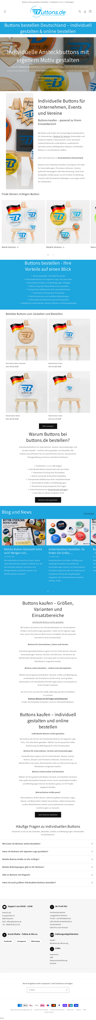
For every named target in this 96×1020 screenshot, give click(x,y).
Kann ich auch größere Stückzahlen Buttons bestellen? (29, 882)
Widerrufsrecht (49, 1012)
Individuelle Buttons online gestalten (48, 622)
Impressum (54, 954)
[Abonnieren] (66, 990)
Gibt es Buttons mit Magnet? (16, 874)
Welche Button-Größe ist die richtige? (20, 859)
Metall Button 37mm (55, 363)
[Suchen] (79, 11)
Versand (78, 1009)
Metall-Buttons (9, 247)
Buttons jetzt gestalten (48, 77)
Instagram (21, 941)
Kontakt (53, 963)
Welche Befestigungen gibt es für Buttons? (23, 867)
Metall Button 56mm (13, 416)
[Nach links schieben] (42, 254)
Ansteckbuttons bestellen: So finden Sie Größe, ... (67, 551)
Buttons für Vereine (62, 136)
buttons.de (17, 1010)
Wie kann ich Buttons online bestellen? (21, 843)
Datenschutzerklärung (58, 960)
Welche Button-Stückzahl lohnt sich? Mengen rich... (23, 551)
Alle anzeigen (48, 426)
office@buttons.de (14, 921)
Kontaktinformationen (57, 1009)
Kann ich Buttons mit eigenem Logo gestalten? (25, 851)
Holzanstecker (55, 924)
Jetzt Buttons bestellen (48, 815)
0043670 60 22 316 (13, 924)
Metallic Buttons (54, 247)
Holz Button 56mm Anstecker (16, 363)
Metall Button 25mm (55, 416)
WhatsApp (35, 941)
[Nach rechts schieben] (53, 254)
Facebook (8, 941)
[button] (4, 11)
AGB (51, 957)
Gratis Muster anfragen (57, 489)
